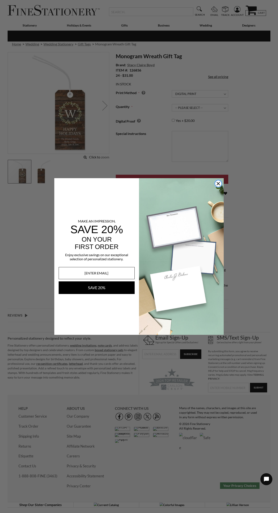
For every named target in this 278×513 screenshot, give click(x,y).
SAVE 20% (96, 287)
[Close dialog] (218, 183)
